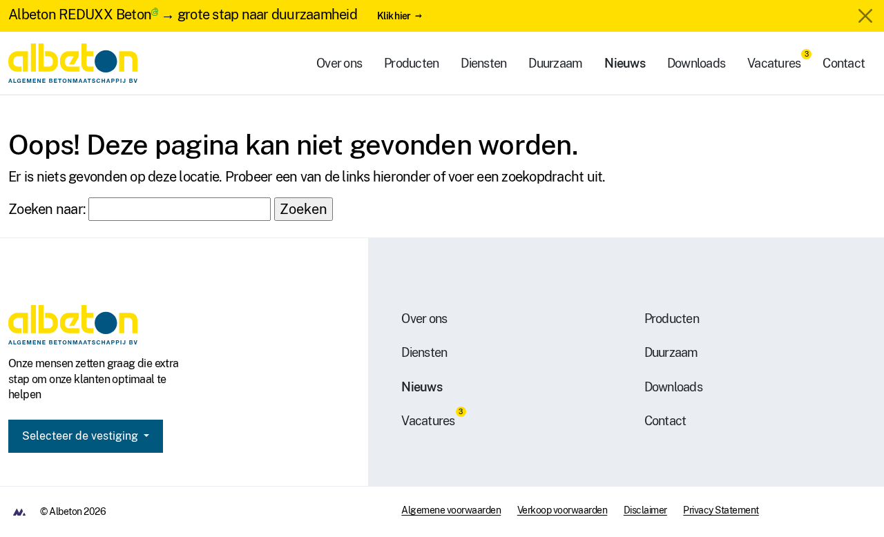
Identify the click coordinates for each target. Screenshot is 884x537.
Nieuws (624, 63)
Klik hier (393, 15)
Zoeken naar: (47, 209)
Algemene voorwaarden (451, 510)
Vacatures (773, 63)
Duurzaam (555, 63)
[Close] (865, 16)
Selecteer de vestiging (81, 435)
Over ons (339, 63)
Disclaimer (645, 510)
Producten (411, 63)
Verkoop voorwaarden (562, 510)
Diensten (483, 63)
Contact (844, 63)
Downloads (696, 63)
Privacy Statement (721, 510)
